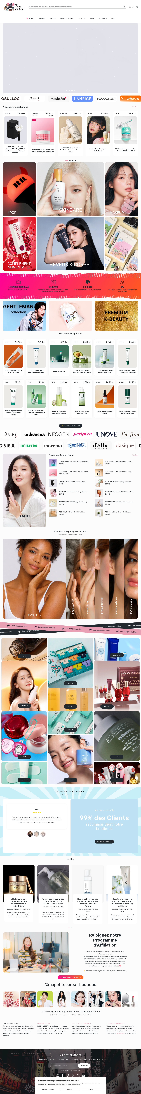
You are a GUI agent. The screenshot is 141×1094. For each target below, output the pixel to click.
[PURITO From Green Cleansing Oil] (81, 396)
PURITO (7, 342)
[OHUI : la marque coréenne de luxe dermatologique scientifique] (19, 884)
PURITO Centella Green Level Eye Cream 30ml (127, 371)
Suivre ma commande (96, 1059)
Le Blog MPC (120, 1033)
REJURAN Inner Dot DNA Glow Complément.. (74, 462)
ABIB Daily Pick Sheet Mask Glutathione (72, 512)
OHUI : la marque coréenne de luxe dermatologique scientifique (19, 902)
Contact (83, 1059)
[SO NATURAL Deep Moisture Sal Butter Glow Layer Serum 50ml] (70, 130)
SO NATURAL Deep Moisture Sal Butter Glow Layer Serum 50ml (70, 150)
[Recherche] (124, 7)
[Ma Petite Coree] (14, 7)
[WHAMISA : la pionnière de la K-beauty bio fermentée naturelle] (53, 884)
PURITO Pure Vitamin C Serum (105, 413)
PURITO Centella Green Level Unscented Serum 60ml (36, 413)
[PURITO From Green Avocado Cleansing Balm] (81, 356)
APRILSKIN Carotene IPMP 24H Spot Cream (119, 492)
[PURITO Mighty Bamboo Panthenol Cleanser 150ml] (13, 396)
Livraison (75, 1059)
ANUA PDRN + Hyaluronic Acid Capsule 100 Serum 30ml (125, 150)
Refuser (91, 1089)
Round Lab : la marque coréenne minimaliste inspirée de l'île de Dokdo (87, 902)
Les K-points (42, 1059)
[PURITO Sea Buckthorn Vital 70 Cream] (13, 356)
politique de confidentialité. (72, 1084)
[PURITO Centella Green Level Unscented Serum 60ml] (36, 396)
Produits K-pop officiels (81, 1024)
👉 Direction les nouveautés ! (70, 425)
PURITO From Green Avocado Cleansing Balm (82, 371)
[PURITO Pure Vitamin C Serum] (104, 396)
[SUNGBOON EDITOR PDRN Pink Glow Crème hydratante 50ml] (42, 131)
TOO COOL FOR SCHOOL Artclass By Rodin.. (119, 502)
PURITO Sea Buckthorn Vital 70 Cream (13, 371)
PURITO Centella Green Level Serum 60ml (127, 413)
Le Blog (61, 1059)
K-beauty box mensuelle (116, 1024)
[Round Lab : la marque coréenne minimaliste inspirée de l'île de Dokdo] (88, 884)
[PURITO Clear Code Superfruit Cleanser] (59, 396)
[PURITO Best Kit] (59, 356)
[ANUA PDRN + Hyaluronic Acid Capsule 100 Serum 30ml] (125, 130)
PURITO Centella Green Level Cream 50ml (104, 371)
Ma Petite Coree (70, 1055)
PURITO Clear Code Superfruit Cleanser (59, 413)
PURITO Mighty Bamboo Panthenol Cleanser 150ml (13, 413)
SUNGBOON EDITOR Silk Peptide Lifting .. (118, 462)
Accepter (69, 1089)
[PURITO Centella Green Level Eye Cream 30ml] (127, 356)
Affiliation (53, 1059)
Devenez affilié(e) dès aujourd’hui (70, 977)
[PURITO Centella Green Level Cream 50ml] (104, 356)
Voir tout (135, 107)
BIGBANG (7, 113)
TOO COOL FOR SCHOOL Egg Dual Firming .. (73, 502)
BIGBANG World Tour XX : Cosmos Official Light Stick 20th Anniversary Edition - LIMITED (15, 150)
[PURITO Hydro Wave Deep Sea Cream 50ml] (36, 356)
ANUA (117, 113)
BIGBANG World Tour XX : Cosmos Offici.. (72, 482)
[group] (70, 58)
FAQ (67, 1059)
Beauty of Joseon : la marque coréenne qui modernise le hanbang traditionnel (122, 902)
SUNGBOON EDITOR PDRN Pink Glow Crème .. (74, 472)
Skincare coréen (43, 1024)
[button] (67, 90)
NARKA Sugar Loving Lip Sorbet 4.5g (98, 150)
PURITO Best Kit (59, 371)
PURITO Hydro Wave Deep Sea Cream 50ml (36, 371)
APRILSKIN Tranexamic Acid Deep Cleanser (73, 492)
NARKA (90, 113)
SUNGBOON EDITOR (36, 114)
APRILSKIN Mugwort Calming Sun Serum (118, 482)
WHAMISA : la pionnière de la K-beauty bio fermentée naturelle (53, 901)
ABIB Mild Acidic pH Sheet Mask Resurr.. (118, 512)
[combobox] (77, 7)
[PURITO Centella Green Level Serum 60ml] (127, 396)
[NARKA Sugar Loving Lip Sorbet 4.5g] (98, 130)
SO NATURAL (64, 113)
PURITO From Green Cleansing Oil (82, 413)
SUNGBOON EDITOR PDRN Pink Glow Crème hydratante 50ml (43, 151)
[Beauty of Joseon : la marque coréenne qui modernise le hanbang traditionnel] (122, 884)
